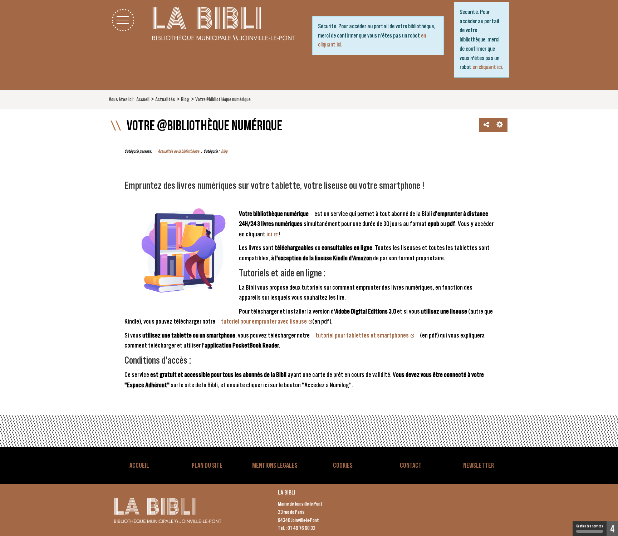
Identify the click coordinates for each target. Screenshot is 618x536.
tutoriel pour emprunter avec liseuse (264, 321)
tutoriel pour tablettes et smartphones (362, 335)
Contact (411, 465)
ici (269, 234)
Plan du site (207, 465)
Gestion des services (589, 526)
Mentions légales (275, 465)
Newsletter (478, 465)
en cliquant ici (487, 67)
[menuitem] (142, 99)
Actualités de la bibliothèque (178, 151)
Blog (224, 151)
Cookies (343, 465)
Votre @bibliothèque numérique (204, 125)
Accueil (139, 465)
